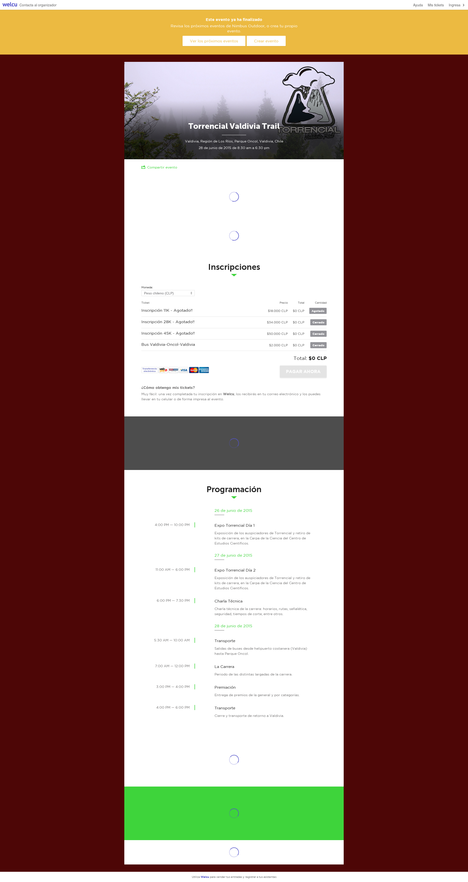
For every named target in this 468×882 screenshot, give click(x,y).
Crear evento (266, 41)
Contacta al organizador (38, 4)
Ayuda (418, 4)
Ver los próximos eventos (214, 41)
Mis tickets (436, 4)
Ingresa (454, 4)
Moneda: (147, 287)
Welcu (9, 5)
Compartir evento (162, 167)
